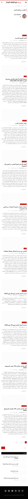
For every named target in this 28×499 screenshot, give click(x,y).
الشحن (25, 248)
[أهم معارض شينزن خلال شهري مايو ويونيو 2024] (14, 401)
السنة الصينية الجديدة (21, 38)
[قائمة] (26, 2)
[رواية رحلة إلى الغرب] (14, 115)
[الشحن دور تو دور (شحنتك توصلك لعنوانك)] (14, 243)
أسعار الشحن (24, 161)
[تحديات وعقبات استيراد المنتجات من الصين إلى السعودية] (14, 199)
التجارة (25, 76)
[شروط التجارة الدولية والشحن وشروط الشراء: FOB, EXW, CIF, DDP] (14, 71)
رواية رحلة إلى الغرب (21, 123)
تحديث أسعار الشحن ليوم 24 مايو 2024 (16, 325)
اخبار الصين (24, 35)
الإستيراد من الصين (23, 204)
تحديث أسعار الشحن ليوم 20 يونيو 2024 (15, 293)
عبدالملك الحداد (17, 14)
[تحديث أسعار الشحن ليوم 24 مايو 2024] (14, 317)
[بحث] (2, 2)
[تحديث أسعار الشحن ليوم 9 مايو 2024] (23, 479)
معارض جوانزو (24, 363)
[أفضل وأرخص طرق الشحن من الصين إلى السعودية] (14, 156)
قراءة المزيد (24, 61)
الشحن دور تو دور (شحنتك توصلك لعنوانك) (15, 251)
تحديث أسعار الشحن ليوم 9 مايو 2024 (11, 478)
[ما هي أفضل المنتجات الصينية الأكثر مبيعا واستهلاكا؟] (23, 458)
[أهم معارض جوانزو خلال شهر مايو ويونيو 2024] (14, 358)
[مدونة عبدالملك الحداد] (13, 2)
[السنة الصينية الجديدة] (14, 30)
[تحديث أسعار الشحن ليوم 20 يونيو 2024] (14, 285)
